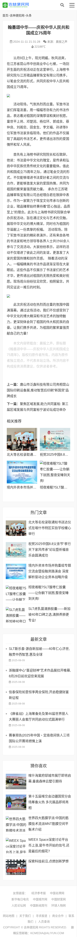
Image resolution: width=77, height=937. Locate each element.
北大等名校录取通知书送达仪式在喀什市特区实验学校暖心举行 (49, 527)
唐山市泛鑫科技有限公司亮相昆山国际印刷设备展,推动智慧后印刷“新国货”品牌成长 (38, 390)
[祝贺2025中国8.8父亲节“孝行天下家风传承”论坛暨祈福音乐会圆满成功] (55, 439)
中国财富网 (58, 899)
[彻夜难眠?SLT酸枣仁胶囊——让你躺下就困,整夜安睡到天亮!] (55, 472)
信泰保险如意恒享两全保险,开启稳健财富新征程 (39, 695)
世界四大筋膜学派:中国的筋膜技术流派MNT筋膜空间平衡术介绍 (48, 823)
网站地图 (8, 915)
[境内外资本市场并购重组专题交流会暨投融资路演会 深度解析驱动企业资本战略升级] (22, 472)
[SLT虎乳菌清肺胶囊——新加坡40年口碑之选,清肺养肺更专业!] (16, 614)
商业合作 (58, 915)
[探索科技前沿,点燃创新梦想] (16, 867)
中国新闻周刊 (38, 905)
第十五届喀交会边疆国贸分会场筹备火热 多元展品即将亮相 (49, 802)
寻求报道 (41, 915)
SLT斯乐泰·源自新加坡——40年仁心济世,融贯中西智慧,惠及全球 (39, 651)
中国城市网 (40, 899)
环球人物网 (58, 905)
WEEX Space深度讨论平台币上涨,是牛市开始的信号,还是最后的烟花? (48, 845)
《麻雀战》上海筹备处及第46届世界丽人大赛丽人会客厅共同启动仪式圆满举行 (38, 716)
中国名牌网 (57, 893)
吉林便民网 (35, 5)
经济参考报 (38, 893)
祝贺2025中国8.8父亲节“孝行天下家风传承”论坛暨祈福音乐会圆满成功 (49, 549)
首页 (5, 15)
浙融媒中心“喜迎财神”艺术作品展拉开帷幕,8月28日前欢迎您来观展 (40, 673)
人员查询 (44, 921)
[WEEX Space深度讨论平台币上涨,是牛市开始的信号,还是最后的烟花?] (16, 845)
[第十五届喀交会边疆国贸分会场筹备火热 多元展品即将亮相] (16, 802)
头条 (29, 15)
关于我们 (25, 915)
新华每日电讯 (20, 899)
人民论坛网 (18, 905)
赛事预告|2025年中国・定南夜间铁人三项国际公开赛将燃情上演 (39, 738)
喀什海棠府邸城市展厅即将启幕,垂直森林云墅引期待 (49, 778)
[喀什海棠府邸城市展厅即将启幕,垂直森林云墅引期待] (16, 781)
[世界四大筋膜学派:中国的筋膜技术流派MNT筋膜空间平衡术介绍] (16, 824)
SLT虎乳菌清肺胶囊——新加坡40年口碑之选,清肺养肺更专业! (49, 614)
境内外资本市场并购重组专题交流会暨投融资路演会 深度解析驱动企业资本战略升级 (49, 571)
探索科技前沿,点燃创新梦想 (48, 861)
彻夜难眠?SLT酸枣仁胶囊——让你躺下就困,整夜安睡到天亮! (48, 592)
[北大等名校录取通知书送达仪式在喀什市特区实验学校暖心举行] (22, 439)
